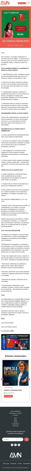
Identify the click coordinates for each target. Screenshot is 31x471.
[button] (2, 379)
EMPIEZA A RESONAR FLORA (13, 390)
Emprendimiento (8, 387)
